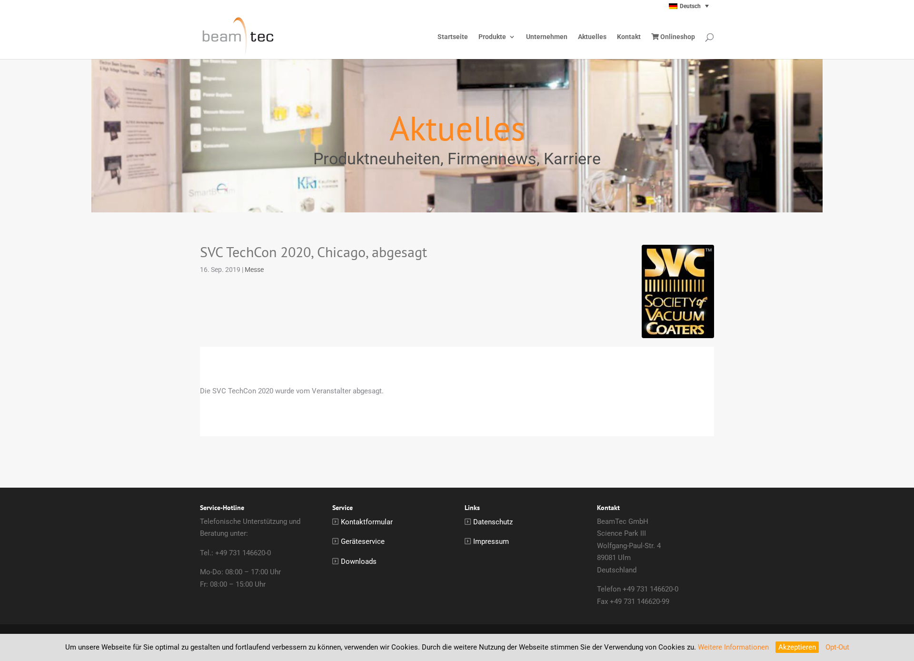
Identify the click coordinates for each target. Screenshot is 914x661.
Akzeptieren (797, 647)
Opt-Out (837, 647)
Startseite (452, 36)
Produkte (492, 36)
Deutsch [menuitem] (690, 6)
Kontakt (629, 36)
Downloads (359, 561)
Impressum (491, 541)
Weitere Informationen (733, 647)
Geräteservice (363, 541)
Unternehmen (546, 36)
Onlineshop (677, 36)
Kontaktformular (367, 522)
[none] (670, 6)
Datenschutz (493, 522)
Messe (254, 269)
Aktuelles (592, 36)
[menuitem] (670, 6)
